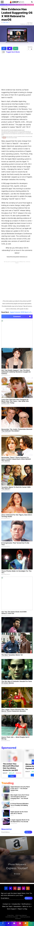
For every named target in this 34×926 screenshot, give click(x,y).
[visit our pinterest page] (15, 888)
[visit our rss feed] (28, 888)
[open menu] (2, 2)
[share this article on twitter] (9, 48)
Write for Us (27, 906)
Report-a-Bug (22, 909)
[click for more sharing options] (15, 48)
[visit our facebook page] (6, 888)
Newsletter (17, 906)
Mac (7, 7)
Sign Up (28, 832)
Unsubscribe (16, 904)
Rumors (3, 7)
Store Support (11, 909)
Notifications (26, 904)
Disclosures (18, 918)
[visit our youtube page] (23, 888)
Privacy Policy (10, 915)
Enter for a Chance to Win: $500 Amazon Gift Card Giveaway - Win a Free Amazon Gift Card (17, 4)
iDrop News (13, 921)
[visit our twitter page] (10, 888)
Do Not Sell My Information (12, 917)
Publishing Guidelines (25, 917)
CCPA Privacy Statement (21, 915)
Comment (22, 316)
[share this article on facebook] (4, 48)
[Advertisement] (17, 71)
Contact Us (6, 904)
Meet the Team (7, 906)
